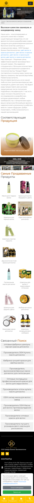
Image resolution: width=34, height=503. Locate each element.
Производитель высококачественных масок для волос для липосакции (17, 371)
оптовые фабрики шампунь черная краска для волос (17, 345)
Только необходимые (17, 487)
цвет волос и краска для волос (18, 57)
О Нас (21, 499)
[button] (29, 139)
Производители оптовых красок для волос (17, 417)
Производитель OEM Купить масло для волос (17, 353)
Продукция (13, 499)
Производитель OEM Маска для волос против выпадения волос (17, 407)
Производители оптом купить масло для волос (17, 390)
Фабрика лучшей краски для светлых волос (17, 361)
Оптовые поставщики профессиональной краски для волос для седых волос (17, 381)
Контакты (30, 499)
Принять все (17, 492)
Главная (3, 21)
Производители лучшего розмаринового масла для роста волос (17, 426)
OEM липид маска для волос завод (17, 398)
